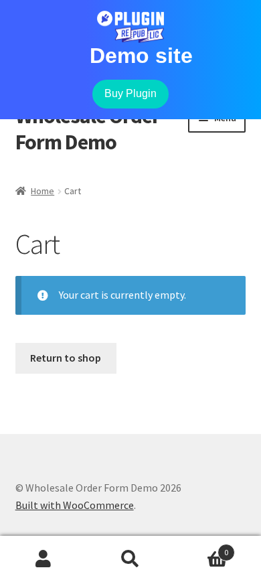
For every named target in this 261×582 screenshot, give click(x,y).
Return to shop (65, 357)
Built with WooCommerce (74, 505)
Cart (201, 547)
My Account (43, 559)
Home (42, 191)
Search (130, 559)
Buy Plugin (130, 93)
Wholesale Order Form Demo (87, 128)
